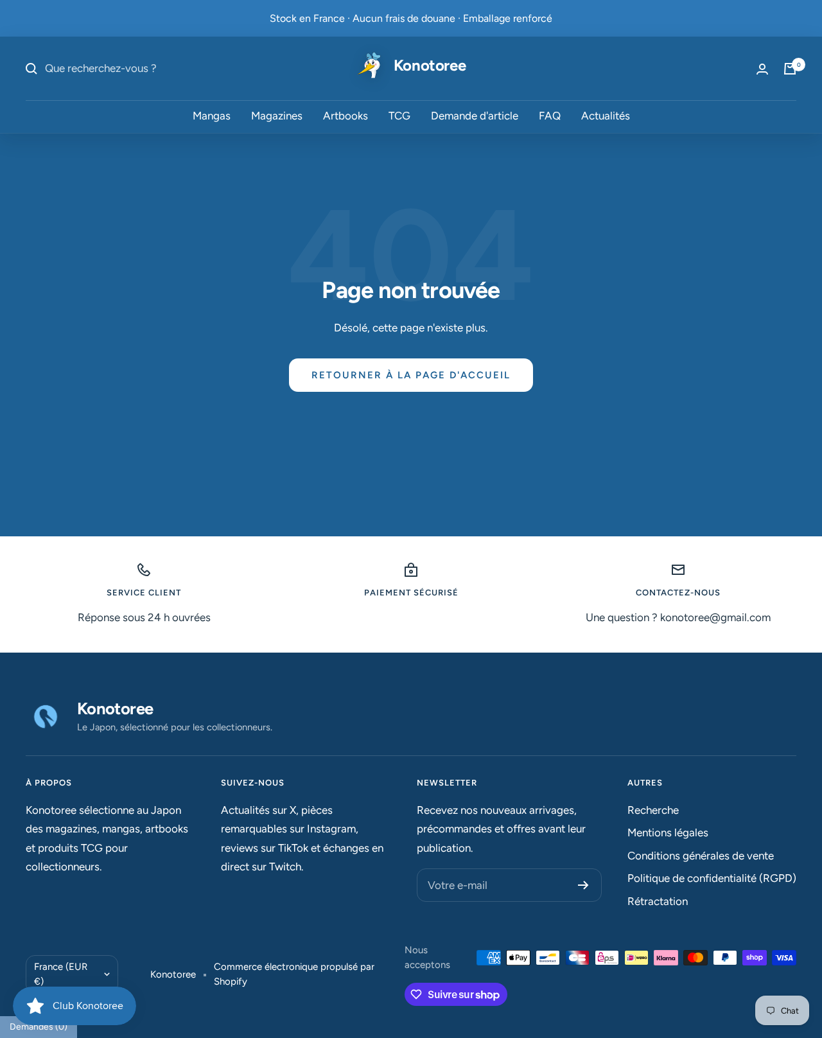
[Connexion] (762, 69)
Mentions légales (667, 832)
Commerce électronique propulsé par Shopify (294, 974)
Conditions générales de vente (700, 855)
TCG (399, 116)
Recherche (653, 810)
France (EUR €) (60, 974)
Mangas (212, 116)
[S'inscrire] (583, 885)
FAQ (550, 116)
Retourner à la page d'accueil (411, 375)
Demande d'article (474, 116)
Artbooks (345, 116)
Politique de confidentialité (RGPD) (711, 878)
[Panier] (789, 69)
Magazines (276, 116)
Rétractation (657, 901)
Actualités (605, 116)
